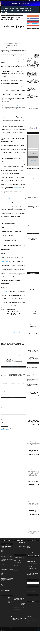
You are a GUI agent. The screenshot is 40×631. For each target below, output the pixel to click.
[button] (38, 6)
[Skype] (33, 0)
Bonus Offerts (17, 8)
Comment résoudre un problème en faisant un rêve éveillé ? (33, 387)
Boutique (27, 6)
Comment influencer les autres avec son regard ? (33, 382)
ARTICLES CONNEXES (10, 366)
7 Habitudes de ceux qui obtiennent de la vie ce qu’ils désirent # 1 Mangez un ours (20, 355)
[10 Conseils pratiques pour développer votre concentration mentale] (33, 460)
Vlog (31, 8)
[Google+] (8, 362)
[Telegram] (36, 0)
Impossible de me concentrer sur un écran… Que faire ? (33, 392)
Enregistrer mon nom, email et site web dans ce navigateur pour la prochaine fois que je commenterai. (13, 422)
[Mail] (29, 0)
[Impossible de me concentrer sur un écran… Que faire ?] (33, 400)
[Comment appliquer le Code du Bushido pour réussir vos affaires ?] (13, 371)
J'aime (38, 18)
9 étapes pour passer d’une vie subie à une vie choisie (33, 372)
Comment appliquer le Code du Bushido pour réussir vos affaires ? (13, 375)
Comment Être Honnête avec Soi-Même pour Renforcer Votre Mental (13, 392)
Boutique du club (18, 332)
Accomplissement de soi (6, 14)
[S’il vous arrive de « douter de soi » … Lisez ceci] (22, 371)
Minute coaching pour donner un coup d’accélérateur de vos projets (4, 392)
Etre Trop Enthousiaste (16, 344)
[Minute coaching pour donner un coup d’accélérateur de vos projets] (5, 388)
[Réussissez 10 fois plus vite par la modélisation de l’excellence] (22, 380)
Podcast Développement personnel (26, 10)
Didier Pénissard (4, 21)
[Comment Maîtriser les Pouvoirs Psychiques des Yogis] (33, 429)
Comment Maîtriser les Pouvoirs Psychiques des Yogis (33, 421)
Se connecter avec (32, 160)
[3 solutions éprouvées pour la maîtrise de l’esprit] (33, 490)
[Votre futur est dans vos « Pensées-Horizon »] (13, 380)
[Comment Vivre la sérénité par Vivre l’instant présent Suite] (33, 520)
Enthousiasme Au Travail (18, 343)
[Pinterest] (30, 0)
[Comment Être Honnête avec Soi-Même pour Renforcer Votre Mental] (13, 388)
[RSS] (32, 0)
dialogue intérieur (6, 226)
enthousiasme (13, 343)
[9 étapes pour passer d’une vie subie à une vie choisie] (5, 371)
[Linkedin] (28, 0)
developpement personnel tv (24, 8)
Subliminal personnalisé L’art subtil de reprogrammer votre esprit (32, 370)
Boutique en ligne (16, 564)
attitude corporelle (17, 187)
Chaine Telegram (4, 12)
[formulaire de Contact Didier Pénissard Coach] (16, 543)
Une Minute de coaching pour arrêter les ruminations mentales (32, 365)
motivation (2, 345)
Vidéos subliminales (33, 343)
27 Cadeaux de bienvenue (21, 6)
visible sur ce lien (19, 599)
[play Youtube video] (33, 33)
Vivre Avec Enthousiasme (7, 345)
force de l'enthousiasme (22, 344)
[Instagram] (27, 0)
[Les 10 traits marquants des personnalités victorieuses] (5, 380)
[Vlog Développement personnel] (22, 388)
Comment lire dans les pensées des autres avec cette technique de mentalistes (33, 206)
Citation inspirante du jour (5, 10)
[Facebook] (25, 0)
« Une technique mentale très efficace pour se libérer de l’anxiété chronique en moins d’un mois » (33, 189)
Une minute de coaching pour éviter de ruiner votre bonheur (32, 385)
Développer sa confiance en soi (8, 15)
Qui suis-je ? (14, 6)
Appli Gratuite (17, 10)
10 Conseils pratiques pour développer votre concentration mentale (33, 452)
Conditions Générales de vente (18, 565)
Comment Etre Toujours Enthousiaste (7, 343)
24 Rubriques (31, 6)
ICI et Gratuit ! (14, 340)
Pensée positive (13, 15)
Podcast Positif (16, 15)
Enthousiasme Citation (3, 344)
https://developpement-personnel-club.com (10, 360)
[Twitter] (37, 0)
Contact (12, 10)
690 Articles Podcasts (8, 6)
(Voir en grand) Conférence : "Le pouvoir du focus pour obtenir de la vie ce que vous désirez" (32, 216)
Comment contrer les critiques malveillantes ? (6, 579)
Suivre (38, 23)
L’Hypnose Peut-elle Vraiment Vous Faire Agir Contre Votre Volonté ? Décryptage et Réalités (6, 591)
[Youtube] (38, 0)
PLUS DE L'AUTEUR (16, 366)
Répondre (4, 403)
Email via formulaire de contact (18, 567)
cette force (7, 291)
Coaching (2, 8)
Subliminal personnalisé (33, 326)
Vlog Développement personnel (22, 391)
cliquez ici (31, 95)
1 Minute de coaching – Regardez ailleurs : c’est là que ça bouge (33, 375)
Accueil (2, 6)
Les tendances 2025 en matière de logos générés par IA (6, 587)
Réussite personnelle (20, 15)
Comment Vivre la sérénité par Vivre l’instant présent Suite (33, 512)
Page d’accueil (13, 332)
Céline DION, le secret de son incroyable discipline (32, 368)
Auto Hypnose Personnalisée (33, 333)
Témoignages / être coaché (9, 8)
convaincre (13, 274)
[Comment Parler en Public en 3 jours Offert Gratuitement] (15, 551)
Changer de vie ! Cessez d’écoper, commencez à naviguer (33, 377)
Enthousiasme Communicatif (10, 344)
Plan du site (8, 332)
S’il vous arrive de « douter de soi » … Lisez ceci (6, 584)
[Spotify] (34, 0)
